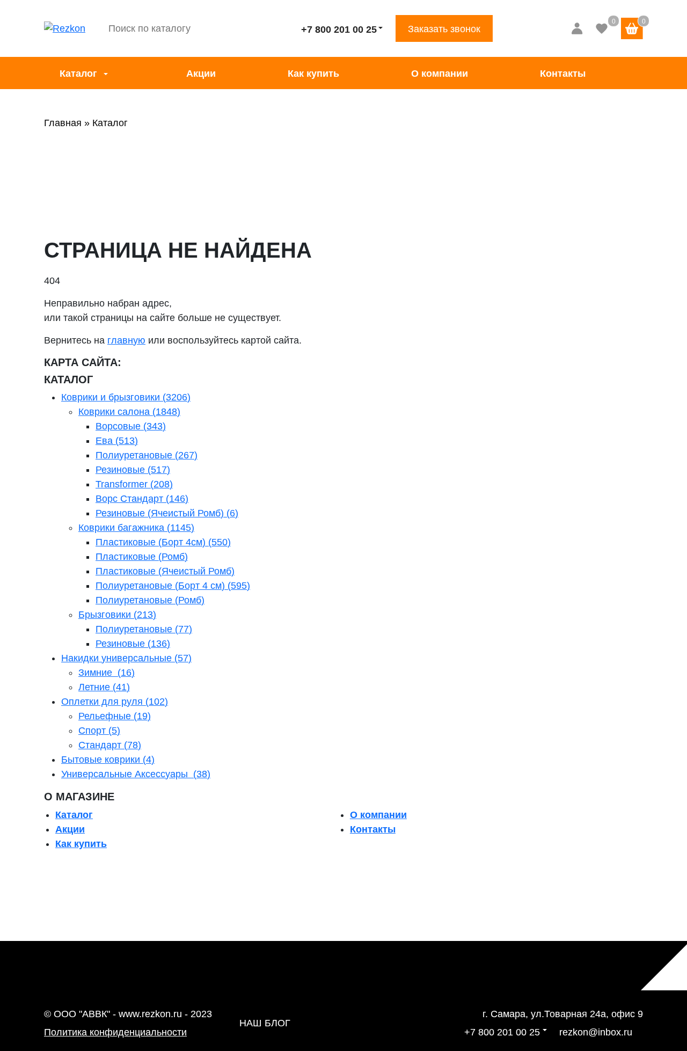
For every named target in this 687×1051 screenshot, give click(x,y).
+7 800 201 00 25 (339, 29)
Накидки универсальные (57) (126, 658)
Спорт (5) (99, 730)
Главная (63, 123)
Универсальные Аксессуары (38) (135, 774)
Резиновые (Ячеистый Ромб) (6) (167, 513)
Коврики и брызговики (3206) (126, 397)
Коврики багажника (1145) (136, 527)
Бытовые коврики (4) (108, 759)
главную (126, 340)
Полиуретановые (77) (144, 629)
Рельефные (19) (114, 716)
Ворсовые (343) (131, 426)
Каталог (78, 73)
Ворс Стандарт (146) (142, 498)
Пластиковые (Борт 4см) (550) (163, 542)
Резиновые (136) (133, 643)
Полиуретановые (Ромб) (150, 600)
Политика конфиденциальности (115, 1032)
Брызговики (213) (117, 614)
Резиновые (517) (133, 469)
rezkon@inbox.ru (595, 1032)
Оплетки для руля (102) (114, 701)
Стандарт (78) (109, 745)
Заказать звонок (444, 29)
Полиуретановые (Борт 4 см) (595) (173, 585)
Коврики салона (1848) (129, 411)
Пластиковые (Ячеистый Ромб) (165, 571)
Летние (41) (104, 687)
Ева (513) (117, 440)
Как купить (313, 73)
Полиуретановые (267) (147, 455)
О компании (439, 73)
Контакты (563, 73)
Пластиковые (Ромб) (142, 556)
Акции (201, 73)
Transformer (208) (134, 484)
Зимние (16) (106, 672)
